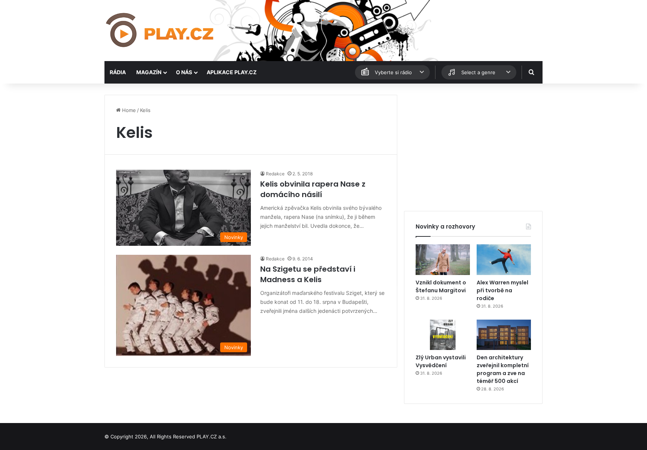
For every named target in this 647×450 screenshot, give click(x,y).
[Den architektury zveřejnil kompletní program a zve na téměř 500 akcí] (504, 335)
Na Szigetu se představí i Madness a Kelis (307, 274)
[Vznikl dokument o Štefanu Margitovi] (443, 259)
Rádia (118, 72)
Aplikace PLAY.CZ (231, 72)
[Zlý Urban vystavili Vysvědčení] (443, 335)
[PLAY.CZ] (160, 30)
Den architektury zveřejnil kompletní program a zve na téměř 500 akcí (503, 369)
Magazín (148, 72)
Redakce (275, 173)
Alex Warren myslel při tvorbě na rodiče (502, 290)
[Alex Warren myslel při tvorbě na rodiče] (504, 259)
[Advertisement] (473, 147)
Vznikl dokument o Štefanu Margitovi (441, 286)
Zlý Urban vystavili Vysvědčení (441, 361)
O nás (184, 72)
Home (128, 110)
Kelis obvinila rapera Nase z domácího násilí (312, 189)
